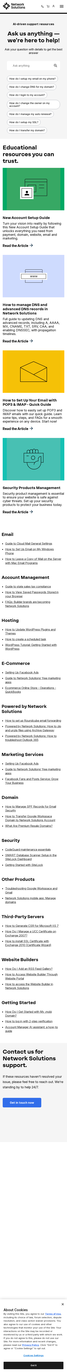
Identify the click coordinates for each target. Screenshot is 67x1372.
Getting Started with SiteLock (24, 865)
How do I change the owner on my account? (29, 104)
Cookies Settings (33, 1355)
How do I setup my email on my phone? (32, 78)
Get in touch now (22, 1102)
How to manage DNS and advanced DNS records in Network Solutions (25, 309)
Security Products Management (31, 488)
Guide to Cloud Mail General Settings (28, 543)
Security (11, 840)
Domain (10, 797)
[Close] (63, 1304)
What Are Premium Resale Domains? (29, 826)
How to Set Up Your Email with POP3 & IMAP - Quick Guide (30, 402)
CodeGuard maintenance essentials (28, 849)
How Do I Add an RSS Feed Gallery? (29, 968)
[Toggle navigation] (61, 6)
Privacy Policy (30, 1345)
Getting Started (19, 1002)
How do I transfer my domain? (27, 130)
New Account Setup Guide (26, 218)
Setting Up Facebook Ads (22, 672)
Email (7, 534)
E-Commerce (16, 663)
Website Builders (20, 959)
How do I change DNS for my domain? (31, 86)
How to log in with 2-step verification (29, 1021)
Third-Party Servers (23, 916)
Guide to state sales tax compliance (28, 586)
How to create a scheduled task (25, 639)
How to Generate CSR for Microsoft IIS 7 (32, 926)
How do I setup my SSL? (23, 122)
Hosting (10, 620)
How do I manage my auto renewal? (30, 113)
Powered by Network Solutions (24, 709)
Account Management (25, 577)
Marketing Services (22, 754)
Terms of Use (53, 1313)
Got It (34, 1365)
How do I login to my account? (27, 94)
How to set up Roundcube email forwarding (33, 720)
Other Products (18, 879)
